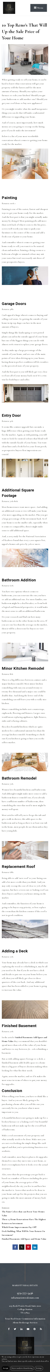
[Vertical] (9, 7)
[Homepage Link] (25, 1345)
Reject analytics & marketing (22, 1368)
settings (5, 1363)
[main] (25, 639)
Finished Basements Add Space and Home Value (24, 1239)
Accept (5, 1368)
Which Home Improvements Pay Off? (19, 1227)
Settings (39, 1368)
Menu (40, 7)
